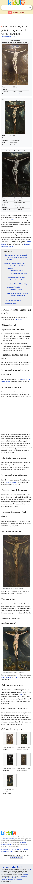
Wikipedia (25, 874)
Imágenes (15, 12)
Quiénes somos (22, 878)
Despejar (26, 7)
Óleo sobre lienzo (17, 94)
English (22, 12)
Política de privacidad (7, 879)
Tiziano (20, 694)
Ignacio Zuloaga (6, 677)
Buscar (30, 7)
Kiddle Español (5, 878)
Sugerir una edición (16, 857)
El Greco (13, 220)
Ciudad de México (10, 482)
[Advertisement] (16, 19)
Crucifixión (18, 319)
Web (10, 12)
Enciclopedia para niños (8, 36)
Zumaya (16, 677)
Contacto (18, 879)
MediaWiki (24, 876)
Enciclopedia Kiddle (7, 839)
